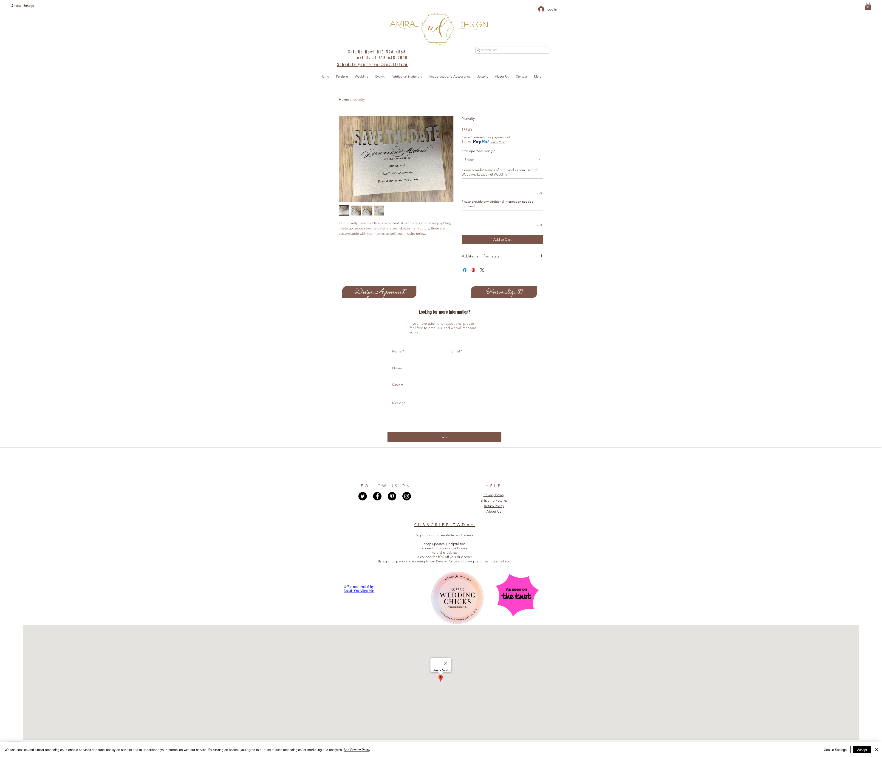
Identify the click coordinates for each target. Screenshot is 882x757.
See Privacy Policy (357, 749)
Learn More (498, 142)
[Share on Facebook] (464, 270)
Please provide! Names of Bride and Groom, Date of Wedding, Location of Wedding (499, 172)
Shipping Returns (494, 500)
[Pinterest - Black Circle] (392, 496)
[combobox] (502, 159)
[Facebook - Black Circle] (377, 496)
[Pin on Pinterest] (473, 270)
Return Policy (494, 506)
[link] (868, 6)
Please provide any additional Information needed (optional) (498, 203)
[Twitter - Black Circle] (362, 496)
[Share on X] (482, 270)
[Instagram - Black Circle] (406, 496)
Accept (862, 749)
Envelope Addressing (478, 151)
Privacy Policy (493, 495)
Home (344, 99)
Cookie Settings (835, 749)
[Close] (876, 749)
